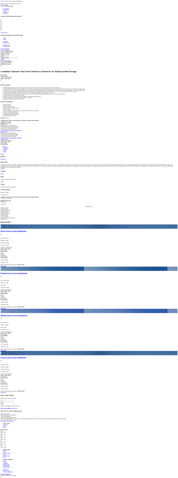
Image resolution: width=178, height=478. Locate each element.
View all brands (4, 32)
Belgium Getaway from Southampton (14, 273)
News (4, 426)
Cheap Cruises (6, 455)
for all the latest (9, 408)
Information (5, 147)
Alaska (4, 39)
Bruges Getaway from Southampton (13, 231)
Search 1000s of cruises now (7, 421)
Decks (4, 150)
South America (6, 46)
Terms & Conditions (7, 471)
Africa (4, 37)
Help (4, 454)
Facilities (5, 149)
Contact (5, 450)
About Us (5, 424)
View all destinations (5, 48)
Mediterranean (6, 45)
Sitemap (5, 469)
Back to (5, 60)
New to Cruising (7, 453)
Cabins (4, 151)
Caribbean (5, 41)
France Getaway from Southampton (13, 357)
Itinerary (5, 146)
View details (3, 266)
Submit (2, 403)
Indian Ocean (6, 42)
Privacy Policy (6, 470)
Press (4, 427)
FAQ (4, 457)
